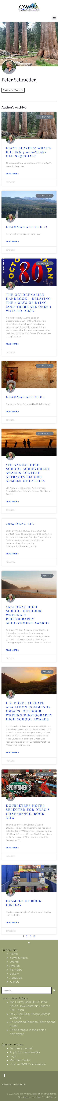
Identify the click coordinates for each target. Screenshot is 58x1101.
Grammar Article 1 (25, 397)
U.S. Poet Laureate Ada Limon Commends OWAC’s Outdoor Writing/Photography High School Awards (29, 711)
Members (16, 969)
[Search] (54, 990)
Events (14, 961)
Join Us (14, 981)
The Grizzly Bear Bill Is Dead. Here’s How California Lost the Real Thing (30, 1006)
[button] (54, 18)
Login (13, 1056)
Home (14, 953)
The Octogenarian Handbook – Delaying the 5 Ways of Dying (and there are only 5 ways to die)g (28, 302)
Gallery (14, 973)
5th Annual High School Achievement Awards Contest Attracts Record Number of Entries (28, 472)
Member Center (20, 1060)
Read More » (12, 174)
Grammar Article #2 (27, 227)
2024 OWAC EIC (20, 523)
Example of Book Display (23, 903)
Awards (15, 965)
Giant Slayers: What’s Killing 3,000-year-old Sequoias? (29, 152)
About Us (16, 977)
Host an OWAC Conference (28, 1064)
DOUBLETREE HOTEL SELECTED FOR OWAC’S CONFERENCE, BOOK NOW (28, 811)
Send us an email (21, 1048)
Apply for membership (25, 1052)
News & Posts (19, 957)
